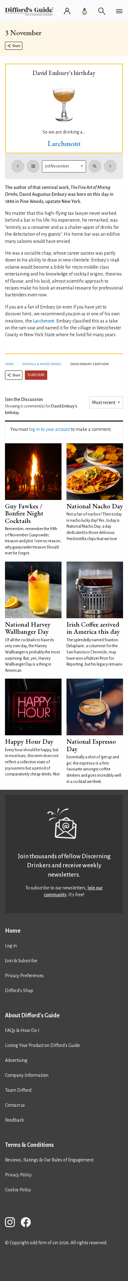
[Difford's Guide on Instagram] (12, 1223)
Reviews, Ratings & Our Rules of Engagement (49, 1159)
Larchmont (64, 143)
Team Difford (18, 1090)
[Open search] (102, 11)
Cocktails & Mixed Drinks (41, 364)
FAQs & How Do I (22, 1030)
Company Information (26, 1075)
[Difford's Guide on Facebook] (28, 1223)
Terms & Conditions (29, 1145)
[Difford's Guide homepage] (30, 11)
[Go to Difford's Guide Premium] (84, 11)
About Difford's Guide (32, 1015)
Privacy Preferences (24, 975)
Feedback (14, 1120)
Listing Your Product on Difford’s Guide (42, 1045)
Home (9, 364)
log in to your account (49, 429)
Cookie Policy (18, 1189)
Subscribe (36, 375)
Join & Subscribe (21, 960)
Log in (11, 945)
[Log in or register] (67, 11)
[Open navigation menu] (119, 11)
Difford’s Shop (19, 990)
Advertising (16, 1060)
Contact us (15, 1105)
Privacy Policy (18, 1174)
